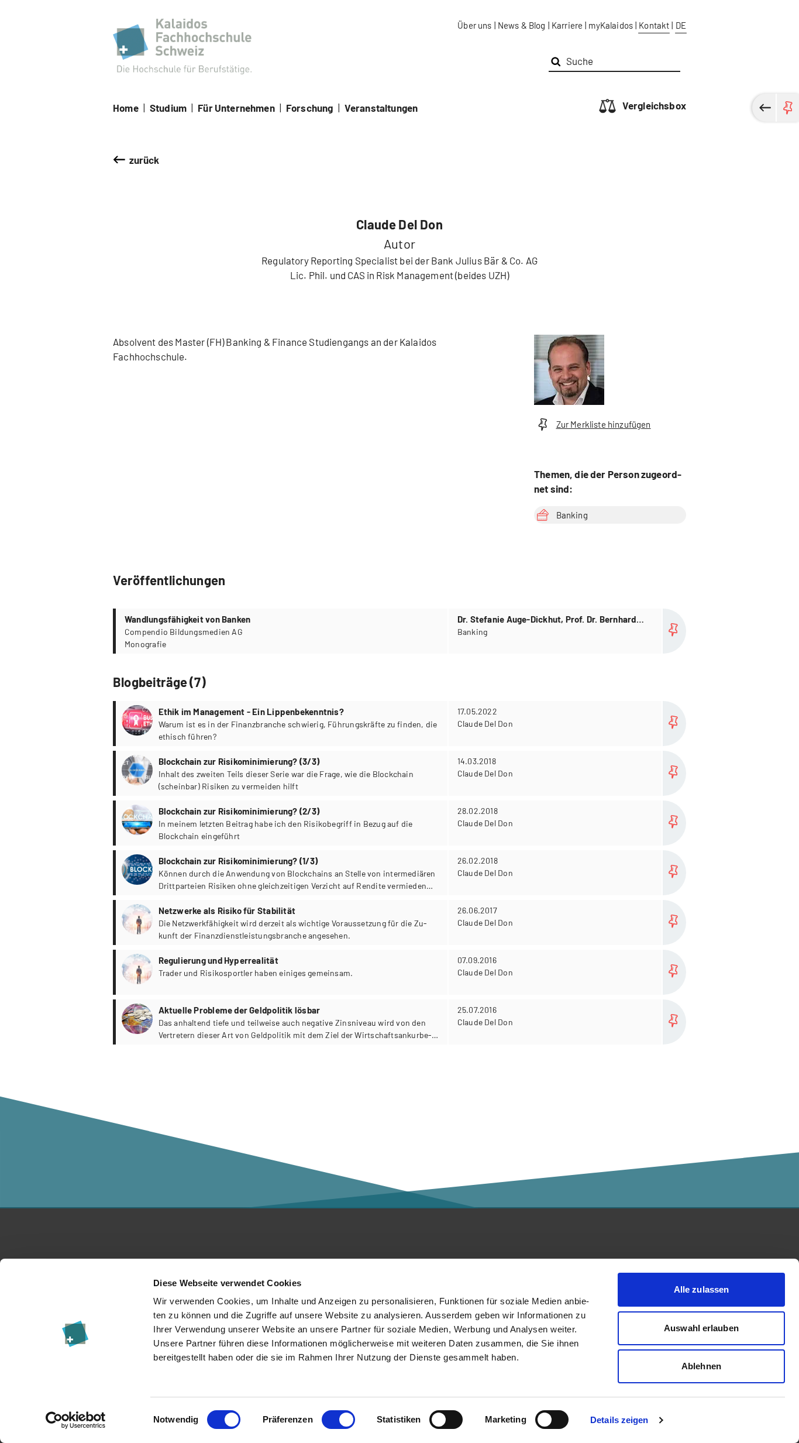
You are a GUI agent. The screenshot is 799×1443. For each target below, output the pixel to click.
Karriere (567, 25)
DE (681, 25)
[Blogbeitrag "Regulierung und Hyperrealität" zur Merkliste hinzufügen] (674, 972)
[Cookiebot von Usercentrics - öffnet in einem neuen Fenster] (76, 1420)
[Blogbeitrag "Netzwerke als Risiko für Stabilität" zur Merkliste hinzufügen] (674, 922)
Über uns (474, 25)
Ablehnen (701, 1366)
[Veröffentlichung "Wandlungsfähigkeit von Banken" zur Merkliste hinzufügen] (674, 631)
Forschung (309, 108)
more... (401, 631)
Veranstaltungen (381, 108)
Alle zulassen (701, 1289)
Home (126, 108)
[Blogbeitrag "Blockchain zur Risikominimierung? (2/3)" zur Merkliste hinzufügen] (674, 823)
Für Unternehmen (236, 108)
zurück (144, 160)
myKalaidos (610, 25)
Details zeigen (619, 1420)
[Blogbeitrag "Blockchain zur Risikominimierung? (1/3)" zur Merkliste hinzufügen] (674, 872)
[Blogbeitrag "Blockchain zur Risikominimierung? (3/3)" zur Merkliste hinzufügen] (674, 773)
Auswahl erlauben (701, 1328)
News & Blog (522, 25)
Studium (168, 108)
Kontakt (654, 25)
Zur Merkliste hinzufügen (603, 424)
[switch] (338, 1419)
